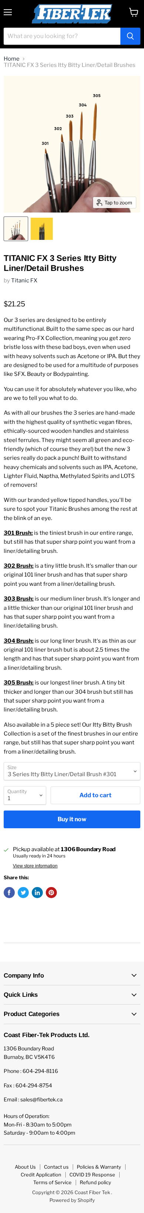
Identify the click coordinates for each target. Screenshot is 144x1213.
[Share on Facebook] (9, 892)
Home (12, 59)
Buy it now (72, 819)
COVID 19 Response (92, 1175)
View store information (35, 866)
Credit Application (41, 1175)
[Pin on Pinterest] (51, 892)
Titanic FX (24, 280)
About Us (25, 1167)
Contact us (56, 1167)
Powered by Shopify (72, 1200)
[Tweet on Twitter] (23, 892)
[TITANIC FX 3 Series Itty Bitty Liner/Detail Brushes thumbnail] (16, 229)
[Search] (130, 36)
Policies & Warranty (99, 1167)
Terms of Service (52, 1182)
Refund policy (95, 1182)
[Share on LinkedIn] (37, 892)
